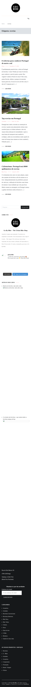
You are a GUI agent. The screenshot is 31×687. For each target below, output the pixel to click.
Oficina (5, 670)
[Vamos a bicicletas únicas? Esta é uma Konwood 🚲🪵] (6, 263)
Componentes (6, 662)
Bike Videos (6, 622)
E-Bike (4, 633)
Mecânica (5, 636)
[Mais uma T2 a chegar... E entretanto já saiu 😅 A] (25, 263)
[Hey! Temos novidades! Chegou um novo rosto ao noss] (6, 269)
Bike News (4, 172)
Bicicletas (5, 651)
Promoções (5, 664)
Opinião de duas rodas (8, 638)
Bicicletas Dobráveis (8, 616)
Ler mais (8, 88)
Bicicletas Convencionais (9, 613)
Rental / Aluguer (7, 667)
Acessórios (5, 608)
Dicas (3, 66)
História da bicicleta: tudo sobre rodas (12, 286)
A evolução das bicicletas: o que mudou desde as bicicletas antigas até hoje (15, 418)
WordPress (26, 684)
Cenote (7, 684)
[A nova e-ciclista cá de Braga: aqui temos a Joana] (15, 263)
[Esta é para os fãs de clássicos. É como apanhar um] (25, 269)
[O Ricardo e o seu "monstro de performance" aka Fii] (15, 269)
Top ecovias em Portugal (11, 118)
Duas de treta (6, 630)
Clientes (5, 624)
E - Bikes (5, 653)
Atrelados (4, 121)
